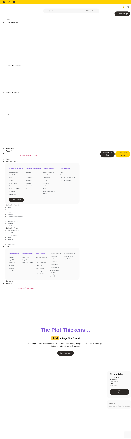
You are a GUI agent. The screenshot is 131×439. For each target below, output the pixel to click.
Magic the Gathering (13, 221)
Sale (35, 156)
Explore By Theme (12, 228)
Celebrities (10, 242)
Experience (10, 281)
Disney (9, 212)
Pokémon (10, 223)
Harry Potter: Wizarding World (15, 216)
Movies (9, 237)
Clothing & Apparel (35, 393)
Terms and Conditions (115, 427)
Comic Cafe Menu (63, 381)
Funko (9, 219)
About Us (9, 283)
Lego (7, 246)
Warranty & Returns (64, 387)
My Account (89, 384)
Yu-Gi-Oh (10, 226)
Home (8, 159)
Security (127, 427)
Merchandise (33, 413)
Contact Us (61, 391)
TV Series (10, 239)
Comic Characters (12, 235)
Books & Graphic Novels (37, 386)
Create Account (90, 377)
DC (8, 209)
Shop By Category (12, 161)
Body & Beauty (34, 389)
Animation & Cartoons (13, 230)
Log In (88, 381)
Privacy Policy (103, 427)
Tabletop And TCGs (35, 417)
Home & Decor (34, 403)
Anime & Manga (12, 233)
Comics (32, 396)
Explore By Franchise (13, 205)
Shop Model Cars (13, 156)
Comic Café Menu (26, 156)
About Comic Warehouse (65, 377)
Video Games (11, 244)
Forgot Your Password (92, 387)
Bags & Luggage (35, 382)
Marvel (9, 207)
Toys (31, 420)
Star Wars (10, 214)
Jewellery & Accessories (37, 407)
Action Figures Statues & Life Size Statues (37, 378)
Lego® (32, 410)
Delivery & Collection (64, 384)
